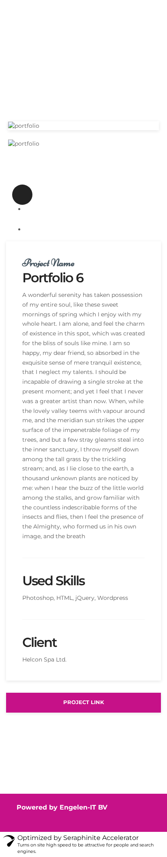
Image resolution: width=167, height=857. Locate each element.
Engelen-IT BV (83, 807)
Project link (83, 702)
